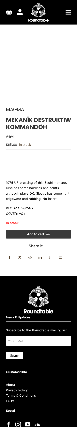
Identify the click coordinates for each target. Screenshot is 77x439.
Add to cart (35, 234)
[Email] (60, 257)
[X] (19, 257)
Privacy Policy (17, 390)
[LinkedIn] (40, 257)
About (10, 385)
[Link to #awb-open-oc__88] (68, 12)
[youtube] (27, 424)
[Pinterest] (50, 257)
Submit (14, 355)
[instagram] (18, 424)
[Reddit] (30, 257)
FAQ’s (10, 401)
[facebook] (8, 424)
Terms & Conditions (21, 395)
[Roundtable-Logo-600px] (38, 4)
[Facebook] (9, 257)
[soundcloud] (37, 424)
